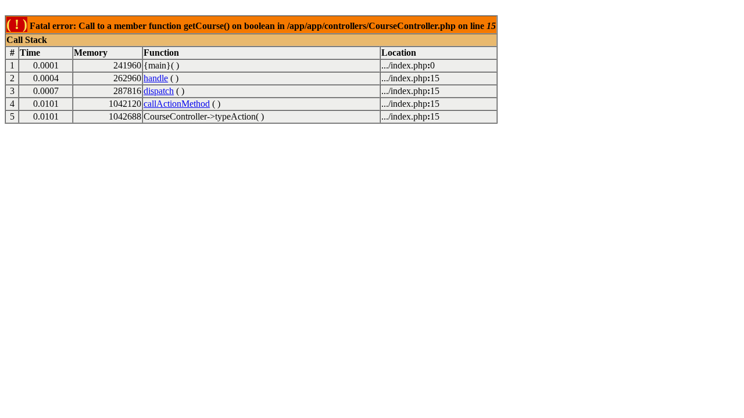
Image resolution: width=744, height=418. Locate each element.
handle (156, 78)
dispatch (159, 91)
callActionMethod (177, 104)
